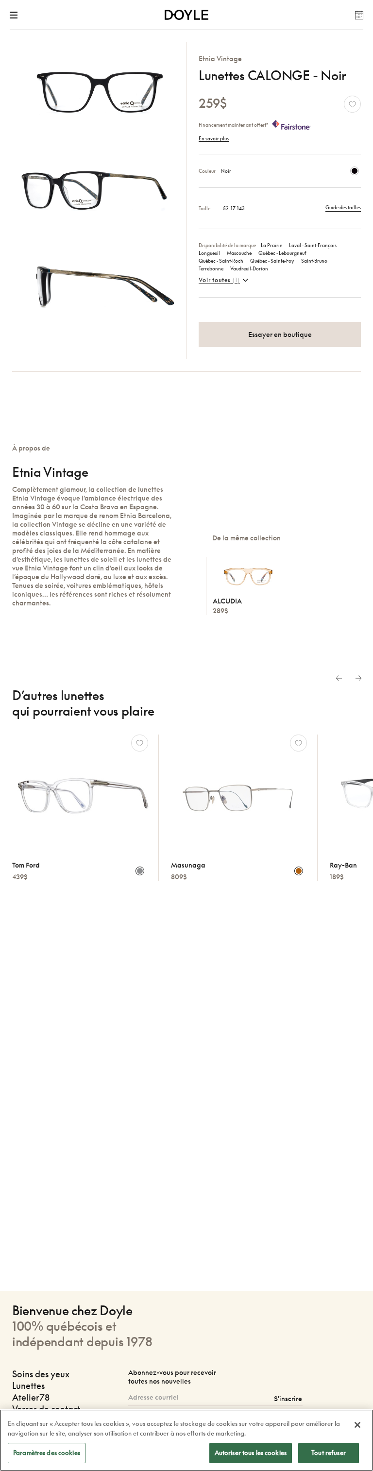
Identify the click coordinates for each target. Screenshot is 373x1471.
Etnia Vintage (220, 58)
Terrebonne (211, 268)
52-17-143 (234, 208)
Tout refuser (328, 1452)
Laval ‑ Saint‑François (313, 245)
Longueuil (209, 253)
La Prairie (271, 245)
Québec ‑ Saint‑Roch (221, 261)
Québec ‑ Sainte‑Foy (272, 261)
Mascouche (239, 253)
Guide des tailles (343, 207)
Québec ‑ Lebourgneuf (282, 253)
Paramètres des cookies (46, 1452)
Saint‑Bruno (314, 261)
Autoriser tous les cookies (251, 1452)
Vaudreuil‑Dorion (249, 268)
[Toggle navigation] (15, 15)
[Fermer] (357, 1425)
